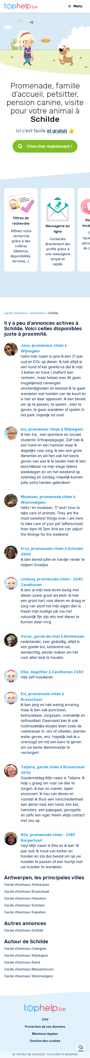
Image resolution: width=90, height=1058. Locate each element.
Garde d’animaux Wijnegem (26, 955)
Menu (77, 6)
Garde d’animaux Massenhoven (29, 969)
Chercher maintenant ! (49, 146)
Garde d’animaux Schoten (24, 905)
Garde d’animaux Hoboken (25, 898)
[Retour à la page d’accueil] (21, 6)
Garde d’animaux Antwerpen (26, 884)
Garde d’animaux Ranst (22, 962)
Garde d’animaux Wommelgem (28, 976)
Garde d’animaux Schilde (23, 930)
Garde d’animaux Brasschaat (26, 891)
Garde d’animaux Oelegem (25, 948)
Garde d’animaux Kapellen (25, 912)
